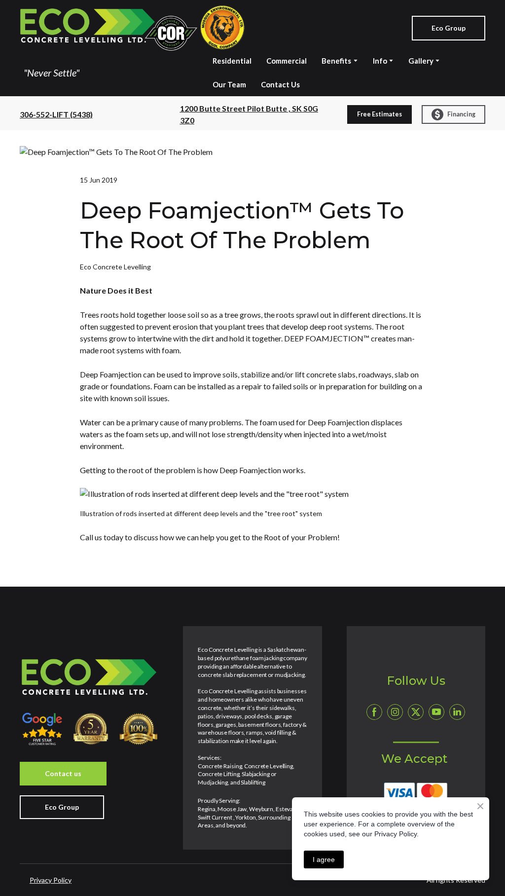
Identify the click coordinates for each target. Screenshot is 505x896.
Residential (232, 60)
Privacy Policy (51, 880)
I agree (324, 859)
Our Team (229, 84)
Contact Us (280, 84)
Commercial (286, 60)
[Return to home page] (132, 28)
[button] (448, 28)
